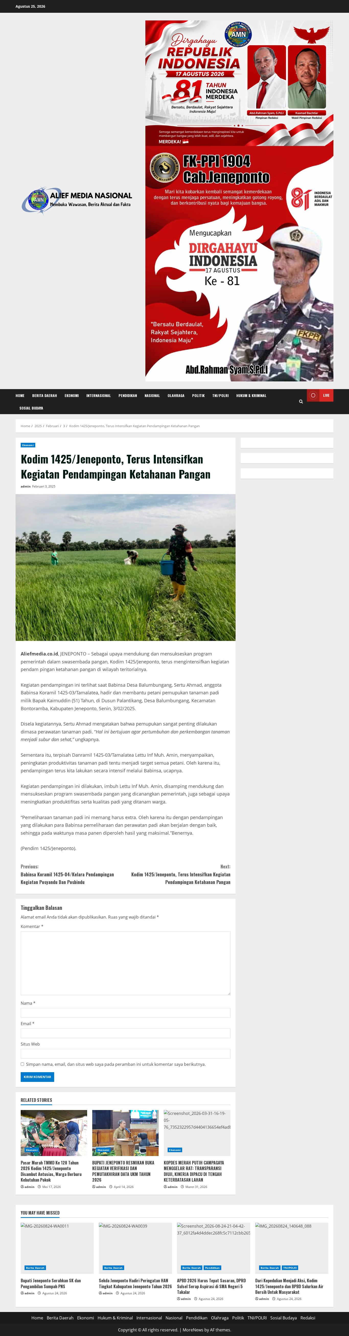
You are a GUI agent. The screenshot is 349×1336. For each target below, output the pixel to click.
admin (26, 486)
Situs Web (30, 1044)
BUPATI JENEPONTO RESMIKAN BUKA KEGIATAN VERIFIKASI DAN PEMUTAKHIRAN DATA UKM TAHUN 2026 (123, 1171)
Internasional (98, 395)
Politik (198, 395)
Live (326, 395)
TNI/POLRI (220, 395)
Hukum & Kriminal (251, 395)
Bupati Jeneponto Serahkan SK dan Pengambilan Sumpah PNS (51, 1283)
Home (20, 395)
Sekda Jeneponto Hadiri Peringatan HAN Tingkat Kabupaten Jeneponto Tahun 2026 (135, 1283)
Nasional (152, 395)
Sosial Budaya (31, 408)
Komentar (32, 926)
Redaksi (307, 1318)
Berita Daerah (44, 395)
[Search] (301, 401)
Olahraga (176, 395)
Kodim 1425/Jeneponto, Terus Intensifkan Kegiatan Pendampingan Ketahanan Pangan (180, 874)
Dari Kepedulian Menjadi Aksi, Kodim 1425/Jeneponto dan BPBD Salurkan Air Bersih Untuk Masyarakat (289, 1286)
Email (27, 1023)
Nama (28, 1003)
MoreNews (193, 1330)
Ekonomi (72, 395)
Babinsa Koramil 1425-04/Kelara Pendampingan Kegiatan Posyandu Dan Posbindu (67, 874)
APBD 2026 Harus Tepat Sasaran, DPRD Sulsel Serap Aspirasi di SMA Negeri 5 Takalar (211, 1286)
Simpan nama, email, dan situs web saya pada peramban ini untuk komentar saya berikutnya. (116, 1064)
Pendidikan (128, 395)
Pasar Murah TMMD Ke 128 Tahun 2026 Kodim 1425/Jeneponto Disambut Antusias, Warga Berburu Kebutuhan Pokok (51, 1171)
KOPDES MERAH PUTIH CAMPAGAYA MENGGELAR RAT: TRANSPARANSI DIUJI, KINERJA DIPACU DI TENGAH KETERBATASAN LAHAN (194, 1171)
